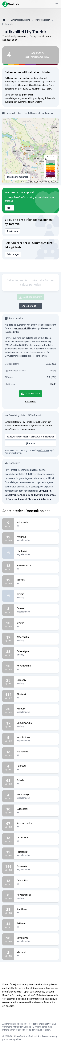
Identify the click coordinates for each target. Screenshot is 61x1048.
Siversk (20, 622)
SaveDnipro (45, 490)
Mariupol (21, 952)
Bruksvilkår (30, 401)
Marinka (21, 579)
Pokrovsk (21, 766)
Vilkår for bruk (43, 451)
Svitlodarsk (22, 808)
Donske (20, 608)
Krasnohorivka (24, 565)
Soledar (21, 780)
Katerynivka (23, 637)
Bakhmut (21, 923)
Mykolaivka (22, 937)
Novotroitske (23, 737)
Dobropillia (22, 880)
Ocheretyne (23, 651)
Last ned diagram (32, 297)
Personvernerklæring (13, 453)
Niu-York (21, 708)
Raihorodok (22, 851)
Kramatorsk (23, 751)
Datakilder (26, 182)
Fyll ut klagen (13, 254)
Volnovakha (22, 522)
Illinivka (20, 594)
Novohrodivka (24, 665)
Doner (9, 208)
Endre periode (28, 306)
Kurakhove (22, 909)
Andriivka (21, 536)
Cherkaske (22, 551)
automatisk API (22, 328)
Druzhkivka (22, 837)
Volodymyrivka (24, 723)
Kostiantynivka (24, 823)
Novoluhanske (24, 894)
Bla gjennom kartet (17, 176)
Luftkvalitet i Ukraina (20, 20)
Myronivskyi (23, 794)
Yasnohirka (22, 866)
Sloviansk (21, 694)
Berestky (21, 680)
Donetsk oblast (43, 20)
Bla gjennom (12, 231)
